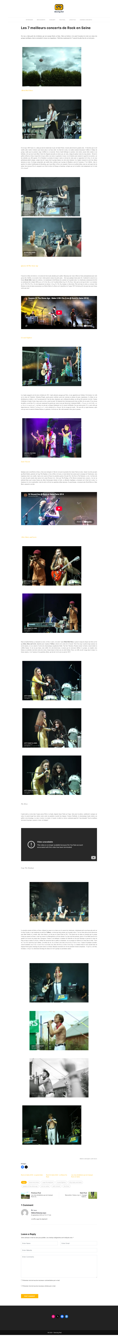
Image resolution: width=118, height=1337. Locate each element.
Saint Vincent (25, 461)
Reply (35, 1210)
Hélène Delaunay (36, 1213)
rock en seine (45, 1186)
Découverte (41, 20)
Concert (52, 20)
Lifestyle (72, 20)
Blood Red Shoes (27, 90)
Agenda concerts (86, 20)
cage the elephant (47, 1182)
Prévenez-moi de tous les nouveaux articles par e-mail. (39, 1286)
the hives (66, 1186)
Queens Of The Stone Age (29, 266)
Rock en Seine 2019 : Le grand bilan (32, 1175)
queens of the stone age (30, 1186)
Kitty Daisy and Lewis (28, 537)
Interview (29, 20)
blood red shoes (34, 1182)
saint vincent (56, 1186)
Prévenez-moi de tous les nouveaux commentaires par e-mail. (41, 1280)
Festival (62, 20)
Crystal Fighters (26, 337)
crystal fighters (61, 1182)
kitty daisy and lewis (75, 1182)
